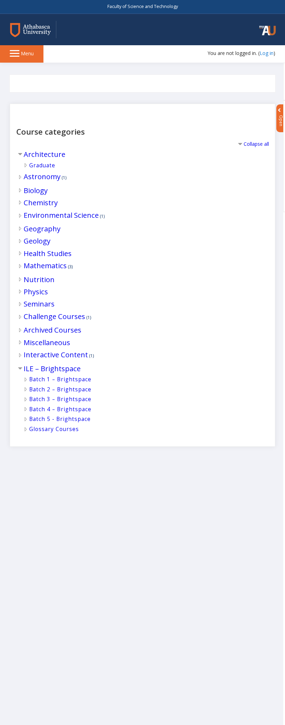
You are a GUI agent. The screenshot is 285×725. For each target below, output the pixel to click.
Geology (37, 241)
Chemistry (41, 202)
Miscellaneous (47, 342)
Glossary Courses (54, 429)
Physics (36, 291)
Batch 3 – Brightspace (60, 399)
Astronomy (42, 176)
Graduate (42, 165)
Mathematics (45, 265)
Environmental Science (61, 215)
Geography (42, 228)
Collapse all (256, 144)
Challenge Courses (54, 316)
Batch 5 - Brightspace (60, 419)
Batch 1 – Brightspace (60, 379)
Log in (267, 53)
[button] (267, 30)
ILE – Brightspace (52, 368)
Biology (36, 190)
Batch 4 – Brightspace (60, 409)
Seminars (39, 304)
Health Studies (48, 253)
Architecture (44, 154)
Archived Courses (52, 330)
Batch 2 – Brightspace (60, 389)
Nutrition (39, 279)
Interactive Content (56, 354)
